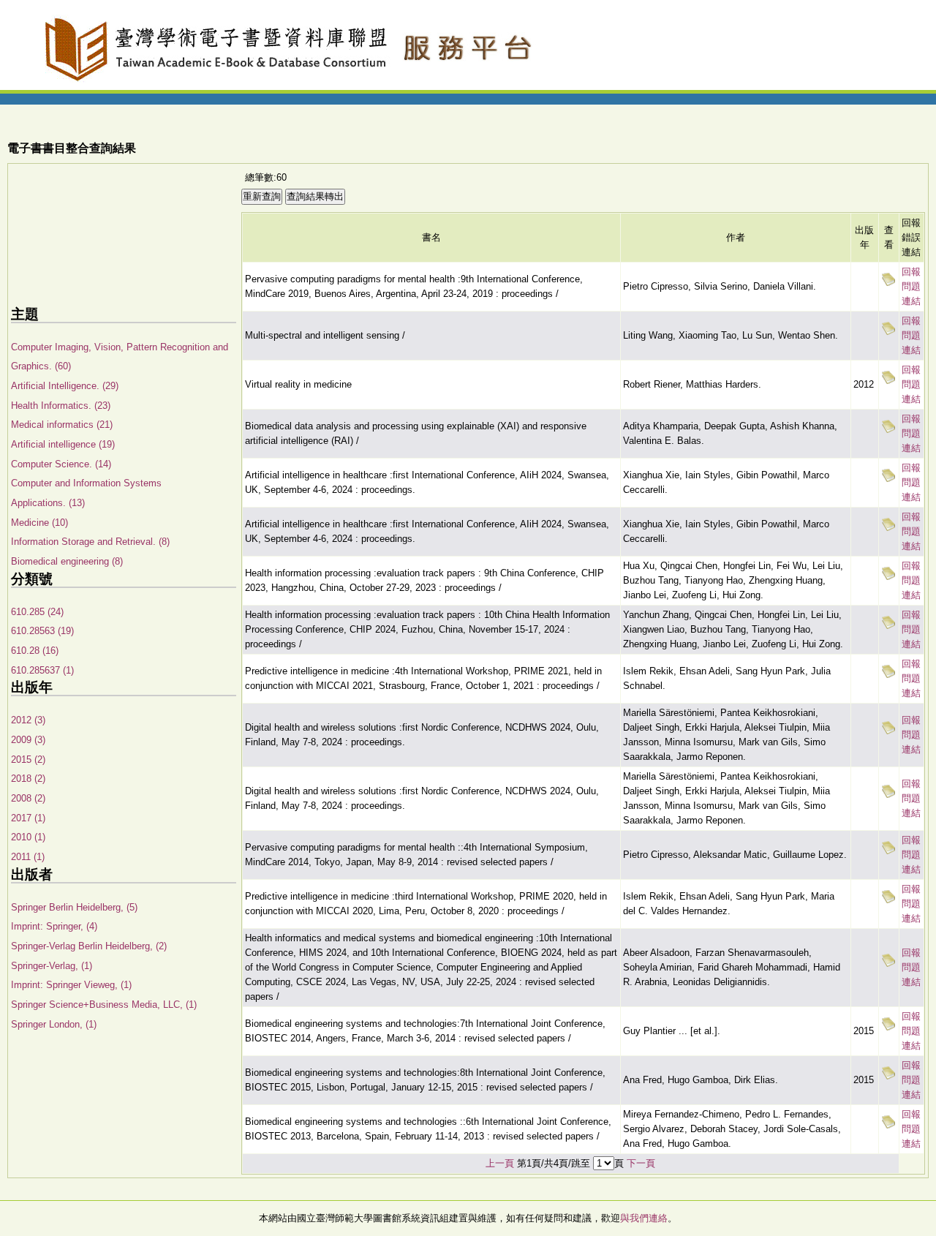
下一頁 (641, 1163)
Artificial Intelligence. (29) (64, 385)
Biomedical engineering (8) (67, 561)
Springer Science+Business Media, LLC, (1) (104, 1004)
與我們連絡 (644, 1218)
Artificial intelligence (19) (63, 444)
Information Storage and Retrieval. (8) (90, 541)
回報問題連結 (911, 286)
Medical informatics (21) (62, 424)
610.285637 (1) (42, 670)
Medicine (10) (39, 522)
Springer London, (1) (54, 1024)
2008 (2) (28, 798)
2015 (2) (28, 759)
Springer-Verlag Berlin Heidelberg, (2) (89, 946)
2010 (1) (28, 837)
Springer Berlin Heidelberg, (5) (74, 907)
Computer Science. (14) (61, 464)
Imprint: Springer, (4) (54, 926)
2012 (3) (28, 720)
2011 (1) (28, 856)
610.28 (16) (34, 650)
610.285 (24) (37, 611)
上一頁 (500, 1163)
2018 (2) (28, 778)
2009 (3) (28, 739)
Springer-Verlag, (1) (51, 965)
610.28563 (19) (42, 630)
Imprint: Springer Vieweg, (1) (71, 984)
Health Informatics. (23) (60, 405)
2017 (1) (28, 818)
